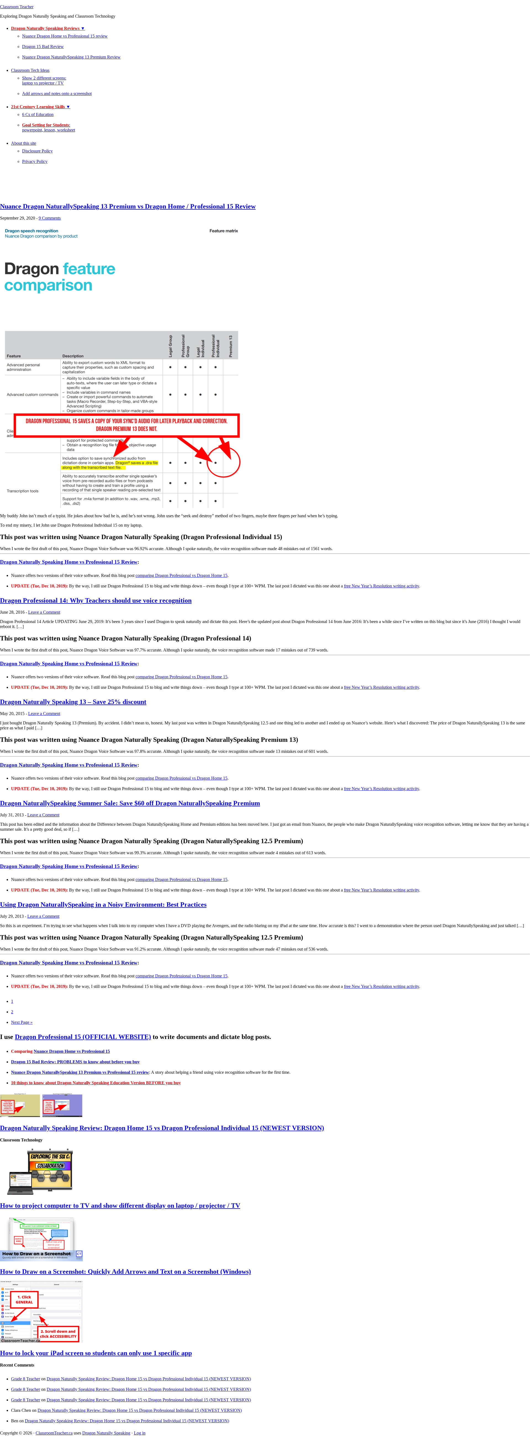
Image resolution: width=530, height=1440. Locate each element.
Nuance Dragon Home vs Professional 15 (72, 1051)
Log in (139, 1433)
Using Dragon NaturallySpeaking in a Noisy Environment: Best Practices (103, 904)
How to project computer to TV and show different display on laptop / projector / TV (120, 1205)
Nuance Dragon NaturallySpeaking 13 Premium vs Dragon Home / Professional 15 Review (128, 206)
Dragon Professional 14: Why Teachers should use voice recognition (96, 600)
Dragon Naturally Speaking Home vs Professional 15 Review (68, 562)
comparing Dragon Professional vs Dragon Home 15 (181, 575)
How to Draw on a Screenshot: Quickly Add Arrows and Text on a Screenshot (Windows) (125, 1271)
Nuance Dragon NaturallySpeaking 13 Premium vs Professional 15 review (80, 1072)
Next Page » (22, 1022)
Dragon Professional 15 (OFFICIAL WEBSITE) (83, 1036)
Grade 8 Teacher (25, 1378)
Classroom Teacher (16, 6)
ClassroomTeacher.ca (54, 1433)
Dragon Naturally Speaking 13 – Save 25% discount (73, 701)
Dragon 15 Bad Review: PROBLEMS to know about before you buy (75, 1061)
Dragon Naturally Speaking (106, 1433)
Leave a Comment (44, 612)
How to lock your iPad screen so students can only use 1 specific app (96, 1353)
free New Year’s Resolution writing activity (381, 586)
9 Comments (50, 218)
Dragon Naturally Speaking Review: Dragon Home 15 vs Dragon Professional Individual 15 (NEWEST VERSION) (162, 1128)
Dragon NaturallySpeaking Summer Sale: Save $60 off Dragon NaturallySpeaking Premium (130, 803)
